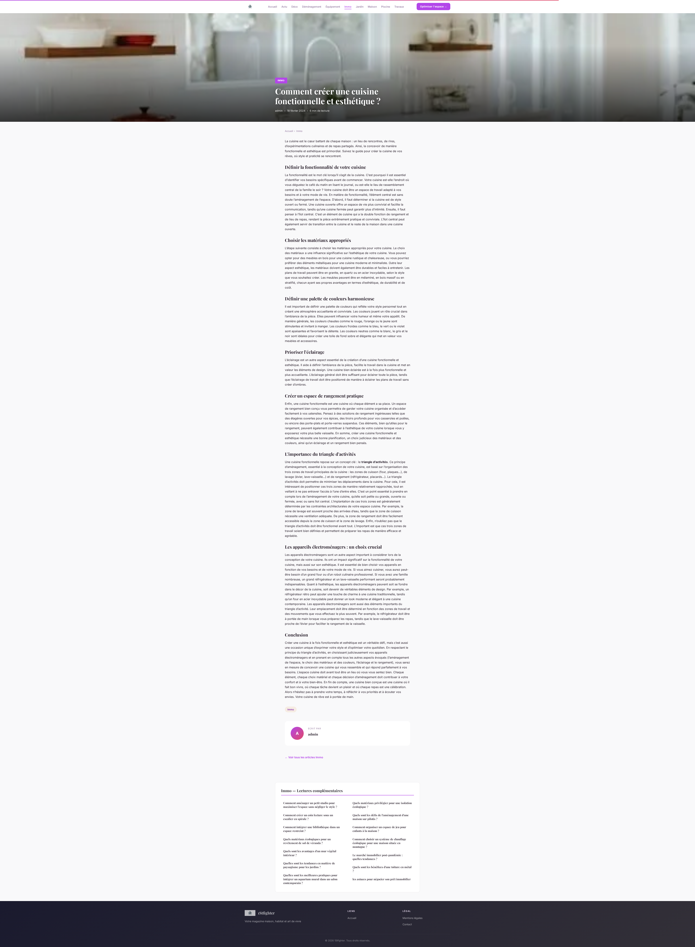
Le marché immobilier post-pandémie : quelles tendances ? (378, 857)
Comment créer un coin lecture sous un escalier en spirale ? (308, 817)
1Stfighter (266, 912)
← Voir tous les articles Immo (304, 757)
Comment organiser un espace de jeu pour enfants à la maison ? (379, 829)
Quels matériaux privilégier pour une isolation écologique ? (382, 805)
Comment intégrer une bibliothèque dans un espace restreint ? (311, 829)
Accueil (272, 6)
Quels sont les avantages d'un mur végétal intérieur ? (309, 853)
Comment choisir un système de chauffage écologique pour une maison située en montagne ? (379, 843)
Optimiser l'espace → (433, 6)
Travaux (399, 6)
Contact (407, 924)
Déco (294, 6)
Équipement (333, 6)
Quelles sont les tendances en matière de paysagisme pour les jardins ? (309, 865)
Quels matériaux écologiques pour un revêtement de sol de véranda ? (307, 841)
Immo (347, 6)
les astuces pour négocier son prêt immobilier (382, 879)
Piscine (385, 6)
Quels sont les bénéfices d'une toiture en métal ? (382, 869)
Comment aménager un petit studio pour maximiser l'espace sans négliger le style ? (310, 805)
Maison (372, 6)
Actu (284, 6)
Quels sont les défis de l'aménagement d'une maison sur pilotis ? (381, 817)
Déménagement (311, 6)
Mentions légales (412, 917)
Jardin (359, 6)
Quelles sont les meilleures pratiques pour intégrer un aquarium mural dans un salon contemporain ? (310, 879)
